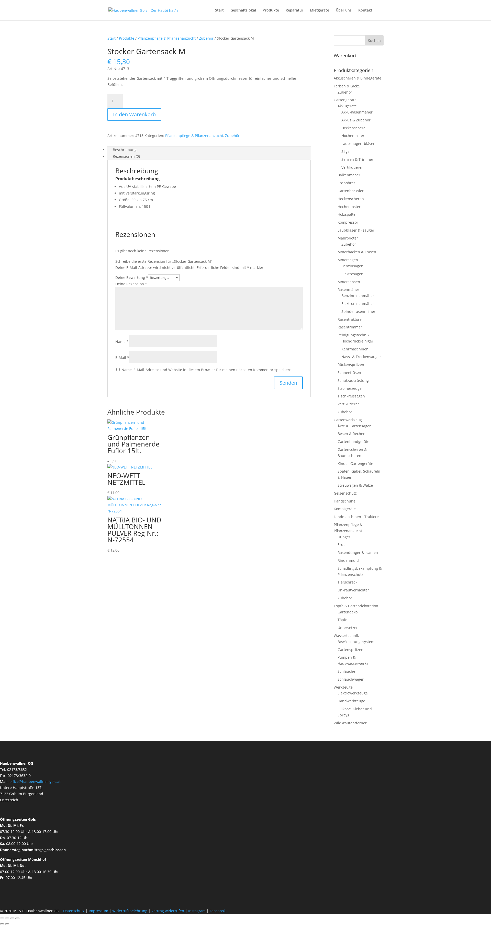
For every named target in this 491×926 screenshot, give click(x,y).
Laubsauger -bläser (358, 143)
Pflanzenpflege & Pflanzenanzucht (167, 38)
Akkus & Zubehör (356, 120)
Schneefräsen (349, 372)
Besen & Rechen (351, 433)
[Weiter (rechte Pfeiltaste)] (7, 924)
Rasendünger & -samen (358, 552)
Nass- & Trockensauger (361, 356)
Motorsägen (348, 259)
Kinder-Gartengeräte (355, 463)
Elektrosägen (352, 273)
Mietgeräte (319, 10)
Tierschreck (347, 582)
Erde (341, 544)
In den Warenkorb (134, 114)
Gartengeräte (345, 99)
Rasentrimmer (350, 327)
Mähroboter (348, 238)
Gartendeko (348, 612)
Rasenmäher (348, 289)
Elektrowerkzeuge (353, 693)
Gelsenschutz (345, 493)
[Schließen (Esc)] (17, 918)
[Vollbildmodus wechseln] (7, 918)
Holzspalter (347, 214)
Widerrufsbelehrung (129, 910)
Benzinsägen (352, 266)
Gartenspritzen (350, 649)
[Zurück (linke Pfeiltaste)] (2, 924)
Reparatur (294, 10)
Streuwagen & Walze (355, 485)
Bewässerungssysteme (357, 641)
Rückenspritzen (351, 364)
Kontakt (365, 10)
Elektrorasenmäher (357, 303)
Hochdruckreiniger (357, 341)
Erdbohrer (346, 182)
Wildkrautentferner (350, 723)
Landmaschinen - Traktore (356, 516)
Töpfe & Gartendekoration (356, 605)
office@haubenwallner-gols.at (35, 781)
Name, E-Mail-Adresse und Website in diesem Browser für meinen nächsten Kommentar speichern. (207, 369)
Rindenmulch (349, 560)
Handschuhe (344, 501)
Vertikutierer (352, 167)
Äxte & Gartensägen (355, 426)
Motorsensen (349, 281)
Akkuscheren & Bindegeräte (357, 78)
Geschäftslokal (243, 10)
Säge (345, 151)
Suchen (374, 40)
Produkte (271, 10)
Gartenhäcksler (351, 190)
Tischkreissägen (351, 396)
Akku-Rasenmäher (357, 112)
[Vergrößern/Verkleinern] (2, 918)
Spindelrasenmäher (358, 311)
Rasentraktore (350, 319)
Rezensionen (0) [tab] (126, 156)
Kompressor (348, 222)
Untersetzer (348, 627)
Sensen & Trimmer (357, 159)
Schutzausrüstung (353, 380)
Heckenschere (353, 127)
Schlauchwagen (351, 679)
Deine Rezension (131, 283)
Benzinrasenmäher (357, 295)
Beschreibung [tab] (125, 149)
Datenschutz (74, 910)
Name (122, 341)
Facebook (218, 910)
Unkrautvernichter (353, 590)
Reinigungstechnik (353, 335)
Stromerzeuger (350, 388)
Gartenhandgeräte (353, 441)
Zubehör (206, 38)
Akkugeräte (347, 106)
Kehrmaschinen (355, 349)
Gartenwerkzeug (348, 419)
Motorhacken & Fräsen (357, 251)
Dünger (344, 536)
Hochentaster (352, 135)
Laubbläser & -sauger (356, 230)
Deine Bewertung (131, 277)
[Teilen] (12, 918)
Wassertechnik (346, 635)
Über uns (344, 10)
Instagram (197, 910)
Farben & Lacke (347, 86)
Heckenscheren (351, 198)
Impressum (98, 910)
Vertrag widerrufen (167, 910)
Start (219, 10)
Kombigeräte (345, 508)
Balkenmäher (349, 175)
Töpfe (342, 619)
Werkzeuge (343, 687)
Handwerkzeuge (351, 701)
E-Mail (122, 357)
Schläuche (346, 671)
